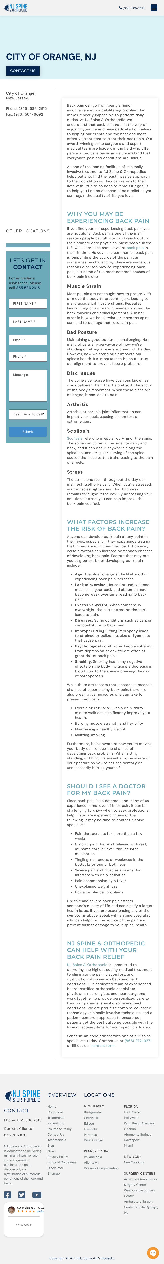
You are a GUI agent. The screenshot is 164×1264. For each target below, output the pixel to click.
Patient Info (56, 1123)
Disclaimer (55, 1168)
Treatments (56, 1118)
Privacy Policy (58, 1157)
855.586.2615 (28, 287)
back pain (135, 247)
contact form (103, 1045)
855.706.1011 (15, 1135)
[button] (154, 7)
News (52, 1151)
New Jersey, (18, 98)
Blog (51, 1145)
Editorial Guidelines (62, 1162)
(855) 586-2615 (133, 8)
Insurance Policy (60, 1129)
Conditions (55, 1112)
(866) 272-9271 (138, 1040)
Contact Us (56, 1134)
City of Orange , (22, 93)
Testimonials (57, 1140)
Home (52, 1106)
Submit (28, 432)
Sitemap (54, 1173)
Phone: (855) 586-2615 (26, 108)
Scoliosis (74, 438)
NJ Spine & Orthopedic (87, 964)
